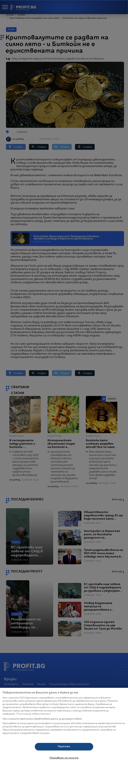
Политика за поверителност (33, 714)
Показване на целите (64, 758)
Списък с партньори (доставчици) (22, 737)
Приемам (64, 746)
